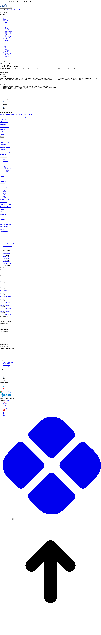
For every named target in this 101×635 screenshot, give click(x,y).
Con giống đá (4, 124)
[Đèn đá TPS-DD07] (6, 256)
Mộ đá (4, 195)
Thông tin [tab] (4, 76)
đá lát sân (8, 9)
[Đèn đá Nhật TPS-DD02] (5, 311)
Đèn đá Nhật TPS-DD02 (5, 314)
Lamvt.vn (8, 400)
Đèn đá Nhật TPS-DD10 (7, 248)
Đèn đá (4, 190)
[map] (6, 392)
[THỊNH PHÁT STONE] (4, 6)
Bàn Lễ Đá (3, 119)
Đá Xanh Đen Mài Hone (5, 272)
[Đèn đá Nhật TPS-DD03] (5, 305)
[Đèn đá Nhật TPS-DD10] (7, 246)
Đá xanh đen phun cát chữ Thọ (8, 243)
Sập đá (4, 196)
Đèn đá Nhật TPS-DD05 (7, 263)
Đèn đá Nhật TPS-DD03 (5, 308)
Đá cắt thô (3, 144)
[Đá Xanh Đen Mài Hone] (7, 235)
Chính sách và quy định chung (8, 362)
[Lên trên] (50, 621)
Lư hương (4, 194)
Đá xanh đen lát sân (6, 170)
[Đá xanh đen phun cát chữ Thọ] (6, 275)
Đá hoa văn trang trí (5, 152)
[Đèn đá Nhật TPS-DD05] (7, 261)
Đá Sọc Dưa (5, 169)
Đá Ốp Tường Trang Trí (7, 168)
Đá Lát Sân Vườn (3, 157)
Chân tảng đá (4, 122)
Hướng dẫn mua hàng (6, 363)
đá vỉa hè (14, 9)
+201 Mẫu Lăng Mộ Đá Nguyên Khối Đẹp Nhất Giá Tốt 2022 (16, 114)
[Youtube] (3, 388)
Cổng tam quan (4, 127)
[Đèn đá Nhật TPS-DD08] (7, 251)
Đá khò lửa (3, 154)
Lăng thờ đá (5, 193)
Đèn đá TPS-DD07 (6, 258)
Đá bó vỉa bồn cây (6, 139)
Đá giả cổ (2, 149)
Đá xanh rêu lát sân (6, 171)
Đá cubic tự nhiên (5, 147)
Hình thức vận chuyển (6, 364)
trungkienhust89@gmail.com (6, 3)
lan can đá (4, 192)
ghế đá (11, 9)
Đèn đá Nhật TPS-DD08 (7, 253)
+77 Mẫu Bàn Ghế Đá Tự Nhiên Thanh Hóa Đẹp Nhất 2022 (16, 117)
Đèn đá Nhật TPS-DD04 (5, 302)
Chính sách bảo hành (6, 365)
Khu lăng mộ (5, 191)
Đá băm (2, 132)
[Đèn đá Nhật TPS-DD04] (5, 299)
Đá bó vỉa (3, 134)
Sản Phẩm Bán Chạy (6, 224)
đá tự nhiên (18, 9)
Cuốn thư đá (3, 129)
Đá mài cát (4, 165)
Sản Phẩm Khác (4, 226)
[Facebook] (3, 385)
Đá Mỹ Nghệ (3, 183)
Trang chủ (4, 60)
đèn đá (8, 84)
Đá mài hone (5, 166)
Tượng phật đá (5, 197)
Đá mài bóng (5, 164)
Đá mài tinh (4, 167)
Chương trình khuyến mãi (7, 366)
